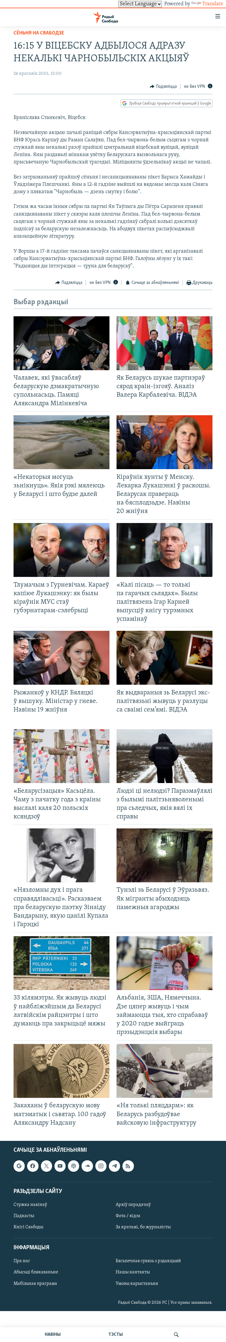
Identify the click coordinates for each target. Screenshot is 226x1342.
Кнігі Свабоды (28, 1227)
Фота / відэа (128, 1216)
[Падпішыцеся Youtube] (60, 1165)
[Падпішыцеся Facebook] (32, 1165)
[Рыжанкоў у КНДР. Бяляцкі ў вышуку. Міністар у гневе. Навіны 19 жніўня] (61, 658)
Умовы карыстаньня (137, 1283)
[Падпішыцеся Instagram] (101, 1165)
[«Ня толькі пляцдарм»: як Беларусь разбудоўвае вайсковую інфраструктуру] (164, 1071)
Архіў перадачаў (133, 1204)
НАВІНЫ (53, 1334)
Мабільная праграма (35, 1283)
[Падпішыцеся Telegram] (114, 1165)
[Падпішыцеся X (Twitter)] (46, 1165)
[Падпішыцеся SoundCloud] (87, 1165)
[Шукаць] (176, 1334)
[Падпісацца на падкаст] (73, 1165)
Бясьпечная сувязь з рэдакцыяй (148, 1261)
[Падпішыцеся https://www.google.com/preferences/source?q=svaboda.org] (19, 1165)
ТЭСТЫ (116, 1334)
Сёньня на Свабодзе (39, 33)
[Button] (163, 86)
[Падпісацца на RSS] (128, 1165)
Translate (212, 4)
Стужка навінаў (30, 1204)
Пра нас (22, 1261)
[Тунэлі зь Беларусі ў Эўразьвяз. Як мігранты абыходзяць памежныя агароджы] (164, 855)
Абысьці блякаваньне (36, 1272)
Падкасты (24, 1216)
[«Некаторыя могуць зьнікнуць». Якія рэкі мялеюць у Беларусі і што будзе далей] (61, 442)
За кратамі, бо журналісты (143, 1227)
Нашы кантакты (133, 1272)
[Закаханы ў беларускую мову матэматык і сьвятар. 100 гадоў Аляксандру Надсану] (61, 1071)
